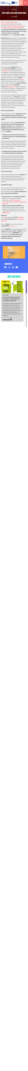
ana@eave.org (12, 226)
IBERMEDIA (6, 212)
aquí (6, 217)
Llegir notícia (7, 318)
